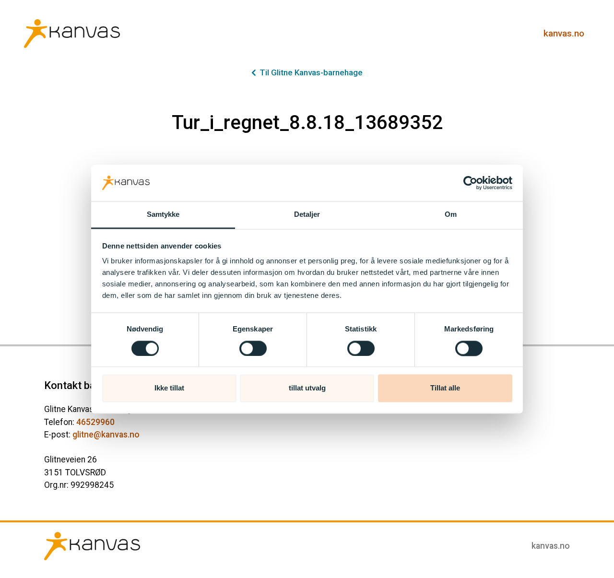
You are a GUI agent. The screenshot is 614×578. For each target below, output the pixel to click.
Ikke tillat (169, 388)
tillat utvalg (307, 388)
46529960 (95, 422)
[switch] (253, 348)
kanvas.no (563, 33)
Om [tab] (451, 215)
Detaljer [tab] (307, 215)
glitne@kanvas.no (106, 434)
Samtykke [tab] (163, 215)
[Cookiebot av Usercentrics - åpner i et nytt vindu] (470, 183)
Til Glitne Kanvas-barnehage (311, 72)
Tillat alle (445, 388)
